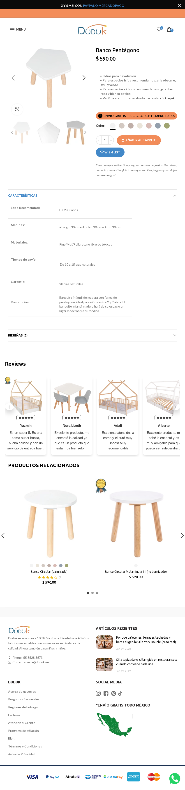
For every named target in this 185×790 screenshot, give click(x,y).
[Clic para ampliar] (17, 109)
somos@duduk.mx (36, 662)
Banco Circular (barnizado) (49, 571)
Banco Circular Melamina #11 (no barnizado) (136, 571)
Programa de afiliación (23, 731)
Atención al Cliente (21, 723)
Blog (11, 738)
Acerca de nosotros (22, 691)
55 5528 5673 (33, 657)
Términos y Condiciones (25, 746)
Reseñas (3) (18, 335)
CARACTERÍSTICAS (22, 195)
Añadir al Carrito (140, 140)
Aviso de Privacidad (21, 754)
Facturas (14, 715)
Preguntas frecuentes (23, 699)
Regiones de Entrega (23, 707)
